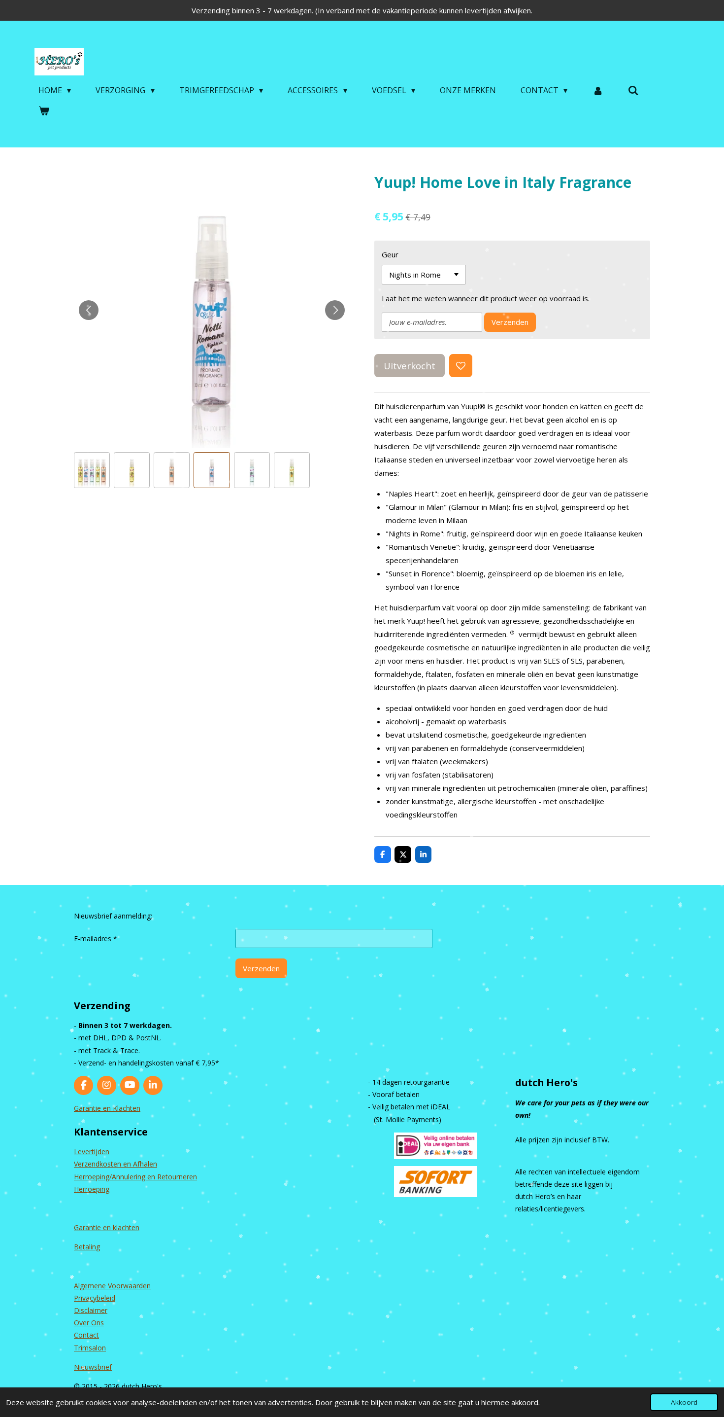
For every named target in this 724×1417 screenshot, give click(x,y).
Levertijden (91, 1151)
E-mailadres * (95, 938)
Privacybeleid (94, 1298)
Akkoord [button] (684, 1402)
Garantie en (93, 1227)
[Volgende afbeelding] (335, 310)
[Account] (597, 90)
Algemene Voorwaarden (112, 1285)
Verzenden (510, 322)
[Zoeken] (633, 90)
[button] (92, 470)
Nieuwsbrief (93, 1367)
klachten (126, 1227)
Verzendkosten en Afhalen (115, 1164)
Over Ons (89, 1322)
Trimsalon (90, 1347)
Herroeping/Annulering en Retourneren (135, 1176)
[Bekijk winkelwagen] (44, 110)
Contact (86, 1335)
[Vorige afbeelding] (89, 310)
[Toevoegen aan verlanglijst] (460, 365)
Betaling (87, 1246)
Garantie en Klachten (107, 1108)
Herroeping (91, 1189)
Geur (390, 254)
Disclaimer (90, 1310)
